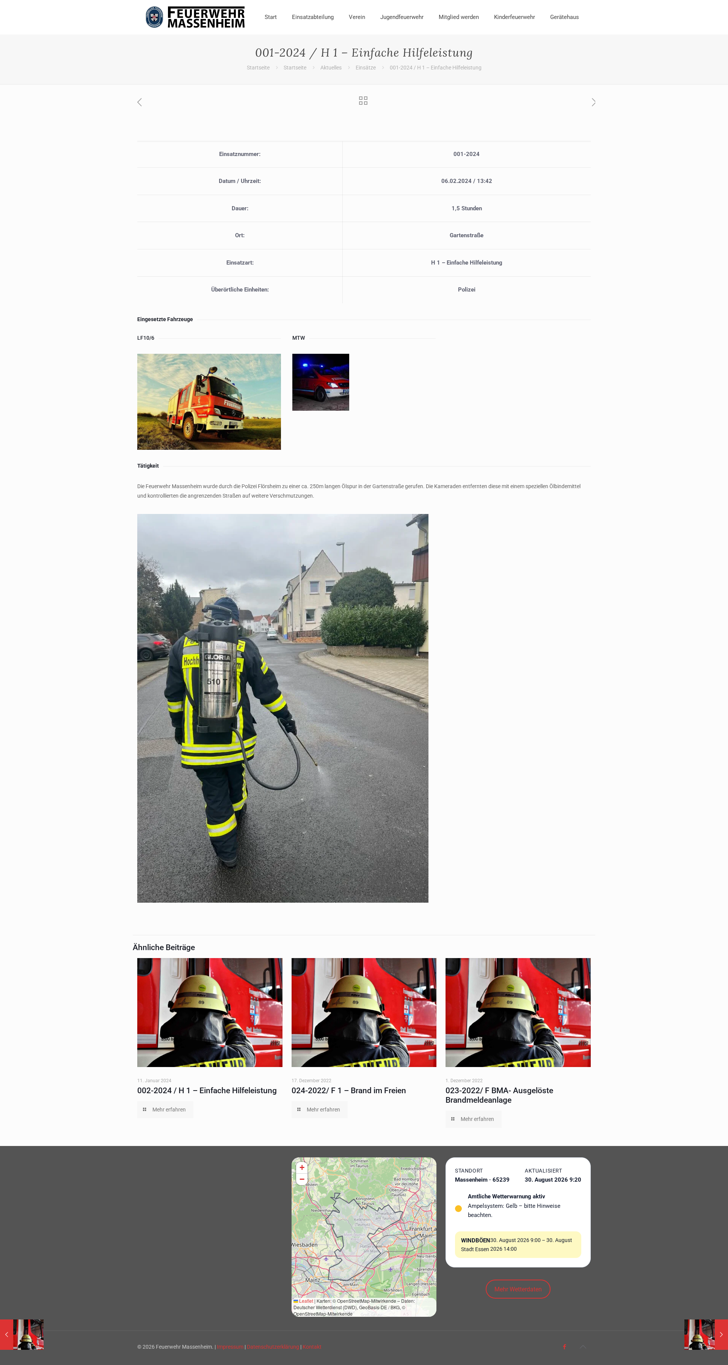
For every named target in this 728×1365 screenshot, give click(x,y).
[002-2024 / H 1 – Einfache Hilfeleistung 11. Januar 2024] (706, 1334)
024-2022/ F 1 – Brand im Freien (349, 1090)
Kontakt (312, 1347)
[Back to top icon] (583, 1347)
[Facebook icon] (564, 1346)
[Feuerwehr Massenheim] (195, 17)
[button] (302, 1168)
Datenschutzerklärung (273, 1347)
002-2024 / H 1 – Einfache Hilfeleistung (207, 1090)
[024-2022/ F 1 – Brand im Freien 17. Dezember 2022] (22, 1334)
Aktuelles (331, 68)
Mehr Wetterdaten (518, 1289)
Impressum (230, 1347)
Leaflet (305, 1300)
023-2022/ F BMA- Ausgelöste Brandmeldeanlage (499, 1095)
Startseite (258, 68)
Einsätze (366, 68)
